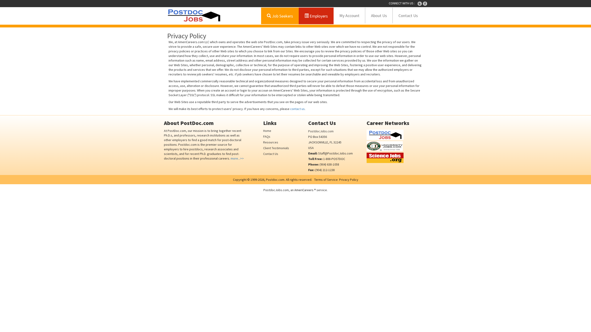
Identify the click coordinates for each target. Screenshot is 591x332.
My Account (349, 15)
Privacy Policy (348, 180)
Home (267, 131)
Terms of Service (326, 180)
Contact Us (408, 15)
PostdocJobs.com (321, 131)
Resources (270, 142)
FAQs (266, 136)
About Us (379, 15)
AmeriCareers (304, 190)
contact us (297, 109)
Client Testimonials (276, 148)
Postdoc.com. (275, 180)
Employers (318, 16)
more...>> (237, 158)
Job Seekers (282, 16)
